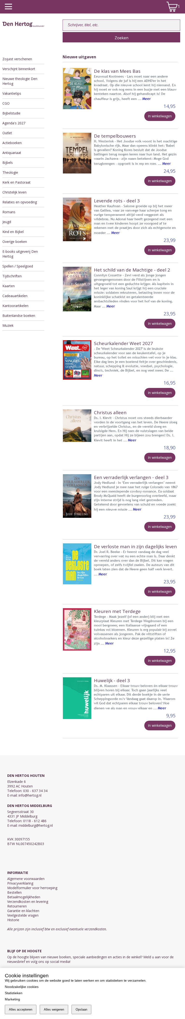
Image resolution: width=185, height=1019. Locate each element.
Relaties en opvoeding (19, 202)
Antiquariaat (11, 152)
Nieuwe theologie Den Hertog (19, 81)
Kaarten (8, 286)
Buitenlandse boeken (18, 315)
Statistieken (13, 993)
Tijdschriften (12, 276)
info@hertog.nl (30, 795)
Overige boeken (14, 241)
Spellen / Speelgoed (17, 266)
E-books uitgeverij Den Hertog (20, 254)
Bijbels (7, 162)
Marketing (12, 999)
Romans (8, 212)
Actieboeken (12, 142)
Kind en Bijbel (13, 231)
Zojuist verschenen (17, 59)
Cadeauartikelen (14, 295)
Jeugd (6, 222)
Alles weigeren (54, 1009)
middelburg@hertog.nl (36, 825)
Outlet (7, 133)
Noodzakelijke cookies (22, 987)
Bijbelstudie (11, 113)
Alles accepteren (20, 1009)
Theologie (10, 172)
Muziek (7, 325)
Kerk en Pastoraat (16, 182)
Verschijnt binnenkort (18, 69)
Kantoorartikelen (15, 305)
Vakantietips (11, 93)
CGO (6, 103)
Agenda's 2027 (13, 123)
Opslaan (81, 1009)
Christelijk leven (14, 192)
